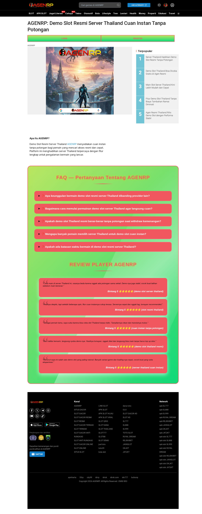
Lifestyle (106, 13)
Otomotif (88, 13)
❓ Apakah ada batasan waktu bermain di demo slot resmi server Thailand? (88, 246)
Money (142, 13)
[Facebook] (32, 410)
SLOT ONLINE (80, 448)
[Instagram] (48, 410)
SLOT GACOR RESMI (83, 417)
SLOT (31, 13)
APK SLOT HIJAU (106, 413)
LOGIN (64, 38)
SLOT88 (102, 436)
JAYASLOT (127, 444)
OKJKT (126, 448)
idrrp (97, 477)
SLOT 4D (126, 417)
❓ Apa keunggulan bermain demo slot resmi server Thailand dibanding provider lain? (95, 195)
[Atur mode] (159, 5)
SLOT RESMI (79, 421)
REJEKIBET (128, 440)
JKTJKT (126, 452)
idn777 (125, 477)
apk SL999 (163, 413)
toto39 (101, 448)
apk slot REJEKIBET (167, 456)
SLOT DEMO (104, 440)
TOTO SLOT (128, 433)
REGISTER (137, 38)
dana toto (127, 406)
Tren (115, 13)
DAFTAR (39, 454)
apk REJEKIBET (166, 421)
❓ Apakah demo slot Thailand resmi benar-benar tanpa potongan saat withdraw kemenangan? (101, 221)
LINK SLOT (103, 406)
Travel (172, 13)
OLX (125, 410)
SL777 (125, 421)
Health (133, 13)
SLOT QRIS (103, 421)
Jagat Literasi (56, 13)
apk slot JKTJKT (166, 467)
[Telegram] (43, 410)
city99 (89, 477)
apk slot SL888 (165, 440)
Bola (97, 13)
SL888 (125, 425)
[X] (37, 410)
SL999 (125, 429)
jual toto (102, 444)
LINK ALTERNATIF (138, 5)
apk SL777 (163, 406)
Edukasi (162, 13)
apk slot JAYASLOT (167, 460)
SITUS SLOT (79, 452)
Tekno (78, 13)
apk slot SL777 (165, 436)
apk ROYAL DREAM (167, 417)
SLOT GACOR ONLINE (83, 444)
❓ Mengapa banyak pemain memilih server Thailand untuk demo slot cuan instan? (93, 234)
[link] (166, 5)
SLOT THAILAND (106, 429)
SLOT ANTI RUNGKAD (83, 440)
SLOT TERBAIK (80, 429)
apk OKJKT (164, 429)
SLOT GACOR (80, 413)
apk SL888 (163, 410)
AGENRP (31, 45)
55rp (82, 477)
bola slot (102, 452)
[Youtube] (32, 416)
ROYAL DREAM (129, 436)
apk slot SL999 (165, 444)
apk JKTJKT (164, 433)
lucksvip (134, 477)
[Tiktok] (43, 416)
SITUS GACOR (80, 410)
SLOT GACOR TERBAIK (84, 425)
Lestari (123, 14)
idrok (105, 477)
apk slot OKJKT (166, 463)
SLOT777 (102, 433)
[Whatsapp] (37, 416)
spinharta (72, 477)
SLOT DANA (104, 425)
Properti (152, 13)
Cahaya (69, 13)
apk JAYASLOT (165, 425)
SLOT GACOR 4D (130, 413)
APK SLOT (42, 13)
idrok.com (114, 477)
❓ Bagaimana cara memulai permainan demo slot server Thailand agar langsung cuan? (96, 208)
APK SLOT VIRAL (106, 417)
